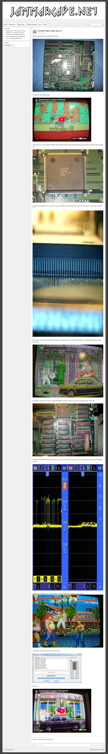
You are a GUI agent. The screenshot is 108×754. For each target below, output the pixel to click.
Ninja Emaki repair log (39, 745)
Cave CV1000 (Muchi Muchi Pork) (14, 38)
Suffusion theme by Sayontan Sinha (97, 749)
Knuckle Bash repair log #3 (49, 31)
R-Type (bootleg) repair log (96, 745)
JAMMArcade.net (10, 749)
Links (45, 24)
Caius (40, 737)
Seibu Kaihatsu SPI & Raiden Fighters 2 (15, 34)
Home (5, 24)
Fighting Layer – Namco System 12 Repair (16, 30)
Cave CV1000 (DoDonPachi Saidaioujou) (15, 36)
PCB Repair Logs (43, 33)
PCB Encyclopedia (32, 24)
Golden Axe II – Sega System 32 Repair (15, 32)
